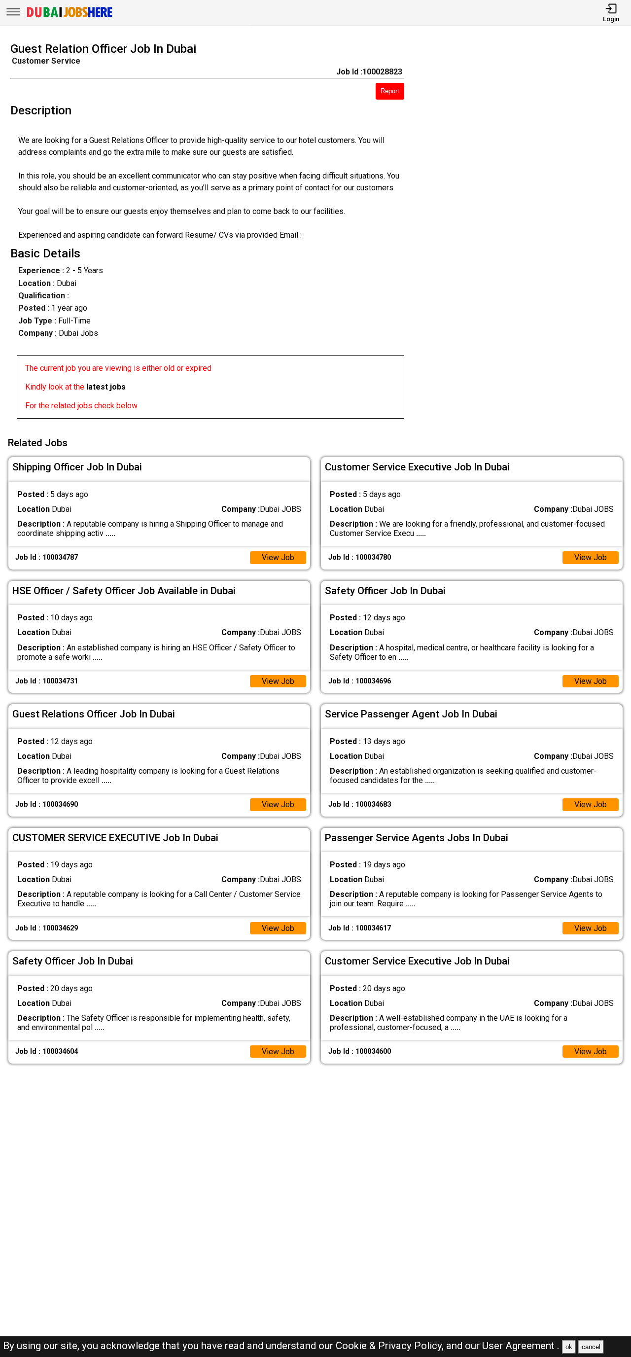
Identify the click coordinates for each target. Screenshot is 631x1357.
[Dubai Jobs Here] (69, 16)
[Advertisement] (525, 233)
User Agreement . (521, 1346)
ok (568, 1347)
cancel (591, 1347)
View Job (278, 557)
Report (390, 91)
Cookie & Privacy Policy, (391, 1346)
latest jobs (106, 387)
